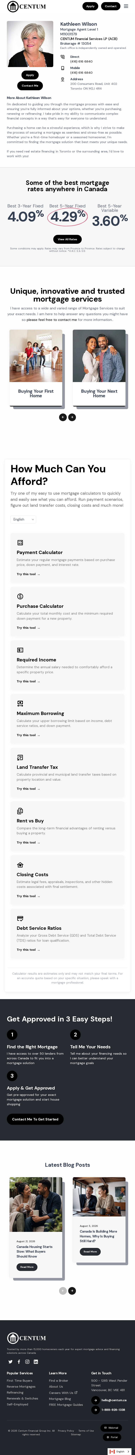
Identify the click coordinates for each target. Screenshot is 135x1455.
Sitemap (76, 1434)
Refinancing (15, 1392)
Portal (114, 1437)
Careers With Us (61, 1393)
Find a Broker (58, 1381)
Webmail (113, 1427)
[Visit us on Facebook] (19, 1362)
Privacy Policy (66, 1430)
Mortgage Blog (60, 1399)
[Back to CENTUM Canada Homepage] (26, 6)
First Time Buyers (19, 1381)
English (120, 1451)
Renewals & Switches (22, 1398)
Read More (27, 1267)
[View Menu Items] (126, 6)
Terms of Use (86, 1430)
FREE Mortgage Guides (66, 1405)
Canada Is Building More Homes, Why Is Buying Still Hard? (98, 1236)
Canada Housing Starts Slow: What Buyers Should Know (34, 1252)
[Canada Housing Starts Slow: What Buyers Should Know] (35, 1204)
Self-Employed (17, 1404)
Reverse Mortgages (21, 1386)
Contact (111, 6)
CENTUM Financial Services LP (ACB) (88, 38)
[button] (63, 417)
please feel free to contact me (52, 319)
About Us (56, 1386)
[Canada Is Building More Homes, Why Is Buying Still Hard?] (99, 1196)
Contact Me (30, 85)
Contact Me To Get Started (35, 1119)
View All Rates (67, 239)
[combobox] (119, 1451)
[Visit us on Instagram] (28, 1362)
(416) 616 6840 (81, 61)
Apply (90, 6)
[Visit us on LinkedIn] (35, 1362)
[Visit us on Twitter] (11, 1362)
